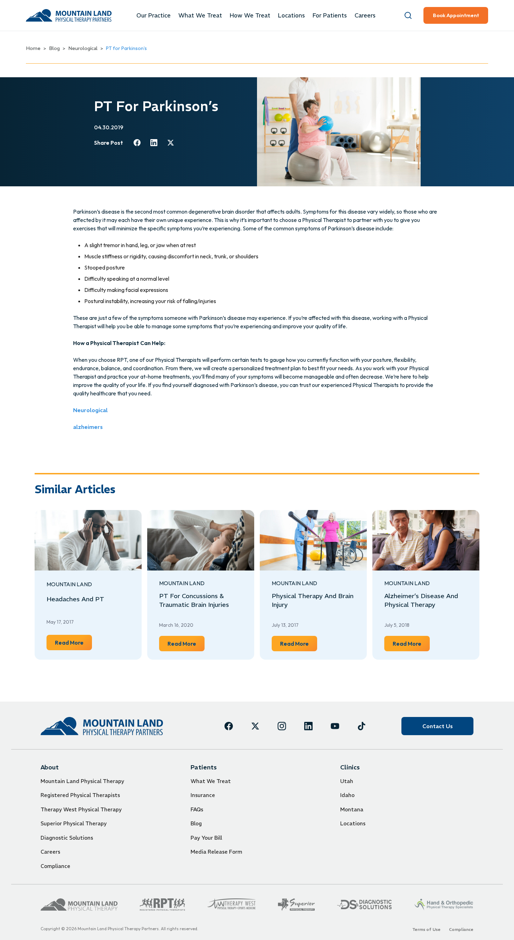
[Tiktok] (362, 726)
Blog (54, 48)
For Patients (330, 15)
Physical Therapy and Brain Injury (313, 600)
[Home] (102, 726)
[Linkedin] (308, 726)
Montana (351, 809)
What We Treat (200, 15)
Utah (346, 781)
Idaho (347, 795)
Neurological (83, 48)
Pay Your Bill (206, 837)
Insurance (203, 795)
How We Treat (250, 15)
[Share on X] (170, 142)
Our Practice (153, 15)
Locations (291, 15)
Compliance (55, 866)
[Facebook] (229, 726)
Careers (365, 15)
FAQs (197, 809)
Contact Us (437, 726)
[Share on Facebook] (137, 142)
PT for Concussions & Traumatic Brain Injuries (194, 600)
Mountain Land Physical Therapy (82, 781)
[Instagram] (282, 726)
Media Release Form (216, 851)
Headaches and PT (75, 599)
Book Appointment (456, 15)
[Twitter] (255, 726)
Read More (73, 642)
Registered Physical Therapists (80, 795)
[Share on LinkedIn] (153, 142)
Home (33, 48)
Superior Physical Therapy (74, 823)
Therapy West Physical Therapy (81, 809)
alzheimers (88, 426)
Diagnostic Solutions (67, 837)
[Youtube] (335, 726)
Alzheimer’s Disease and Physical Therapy (421, 600)
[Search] (408, 15)
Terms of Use (426, 929)
